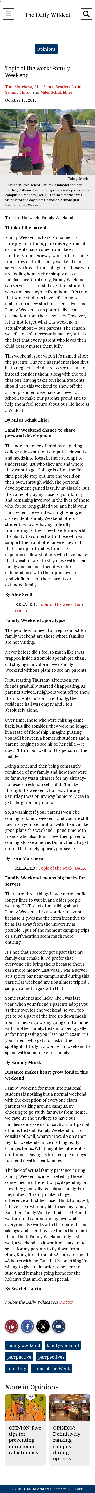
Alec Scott (43, 86)
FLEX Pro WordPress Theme (43, 1489)
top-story (16, 1368)
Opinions (46, 49)
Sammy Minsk (17, 92)
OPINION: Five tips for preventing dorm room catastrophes (25, 1440)
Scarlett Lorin (68, 86)
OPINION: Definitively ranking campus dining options (66, 1443)
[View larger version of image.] (47, 142)
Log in (79, 1489)
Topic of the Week (51, 1368)
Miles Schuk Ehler (56, 92)
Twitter (66, 1302)
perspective (19, 1357)
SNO (70, 1489)
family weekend (23, 1345)
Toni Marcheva (18, 86)
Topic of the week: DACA (62, 868)
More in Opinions (32, 1387)
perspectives (51, 1357)
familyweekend (63, 1345)
